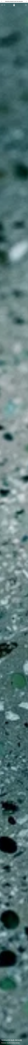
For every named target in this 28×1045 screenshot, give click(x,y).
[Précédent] (1, 1)
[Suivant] (26, 1)
